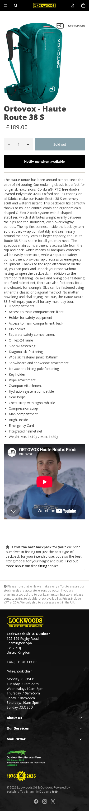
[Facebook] (36, 801)
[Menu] (5, 5)
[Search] (15, 5)
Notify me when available (44, 161)
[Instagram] (44, 801)
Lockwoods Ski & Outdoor (34, 787)
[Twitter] (53, 801)
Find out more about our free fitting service (42, 563)
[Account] (73, 5)
